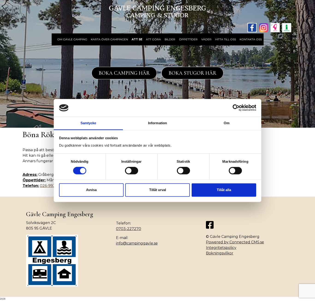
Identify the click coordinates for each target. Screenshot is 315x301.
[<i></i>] (53, 36)
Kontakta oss (251, 39)
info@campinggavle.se (137, 243)
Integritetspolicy (221, 247)
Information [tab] (157, 123)
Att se (137, 39)
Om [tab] (226, 123)
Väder (206, 39)
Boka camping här (124, 73)
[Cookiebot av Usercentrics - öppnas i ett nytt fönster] (236, 107)
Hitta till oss (225, 39)
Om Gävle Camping (72, 39)
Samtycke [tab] (88, 123)
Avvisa (91, 190)
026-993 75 (50, 185)
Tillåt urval (157, 190)
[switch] (131, 170)
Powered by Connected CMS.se (235, 242)
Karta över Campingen (109, 39)
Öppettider (188, 39)
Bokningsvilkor (219, 253)
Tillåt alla (224, 190)
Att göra (153, 39)
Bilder (170, 39)
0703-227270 (128, 229)
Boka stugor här (192, 73)
